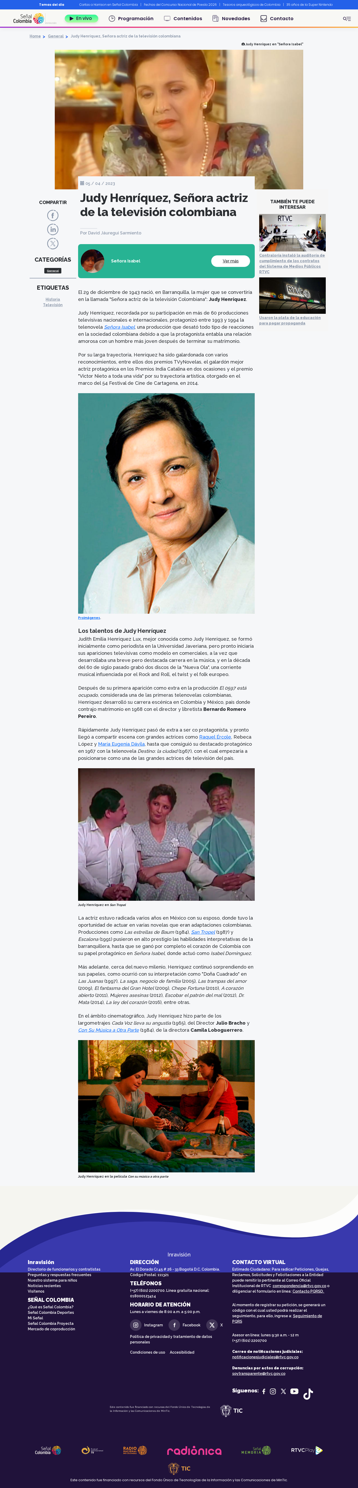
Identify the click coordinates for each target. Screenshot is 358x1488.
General (56, 36)
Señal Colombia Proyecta (51, 1323)
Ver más (231, 261)
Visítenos (36, 1291)
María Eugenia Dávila (121, 744)
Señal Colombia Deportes (51, 1312)
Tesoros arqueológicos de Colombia (251, 4)
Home (35, 36)
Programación (136, 18)
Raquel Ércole (215, 737)
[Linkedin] (52, 229)
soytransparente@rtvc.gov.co (258, 1373)
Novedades (236, 18)
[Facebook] (52, 215)
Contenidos (187, 18)
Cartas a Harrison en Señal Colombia (108, 4)
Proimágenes (89, 618)
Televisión (53, 305)
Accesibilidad (182, 1352)
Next (338, 4)
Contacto (282, 18)
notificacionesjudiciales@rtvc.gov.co (265, 1357)
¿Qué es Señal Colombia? (50, 1307)
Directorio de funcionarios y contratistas (64, 1269)
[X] (52, 243)
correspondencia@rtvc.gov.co (299, 1286)
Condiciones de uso (147, 1352)
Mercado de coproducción (51, 1329)
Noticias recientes (44, 1286)
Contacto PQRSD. (308, 1291)
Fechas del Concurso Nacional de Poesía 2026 (180, 4)
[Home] (37, 18)
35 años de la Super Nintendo (309, 4)
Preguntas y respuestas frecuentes (59, 1275)
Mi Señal (35, 1318)
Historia (53, 299)
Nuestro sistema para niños (52, 1280)
